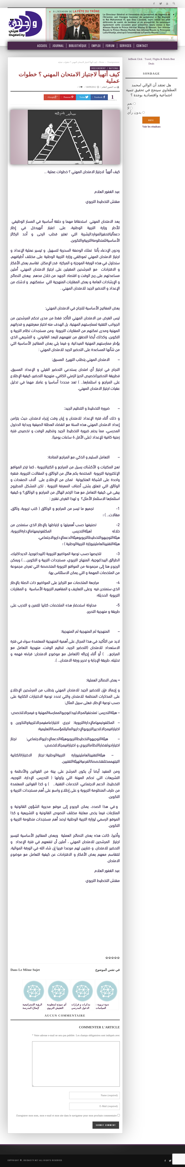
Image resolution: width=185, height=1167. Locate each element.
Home (101, 62)
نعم (129, 103)
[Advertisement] (65, 919)
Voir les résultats (151, 126)
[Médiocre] (118, 957)
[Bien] (112, 957)
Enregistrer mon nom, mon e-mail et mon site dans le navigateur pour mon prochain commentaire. (66, 1115)
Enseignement (113, 62)
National (114, 68)
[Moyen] (115, 957)
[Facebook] (153, 3)
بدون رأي (134, 112)
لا (128, 108)
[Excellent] (106, 957)
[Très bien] (109, 957)
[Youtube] (167, 3)
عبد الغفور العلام (109, 87)
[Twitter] (160, 3)
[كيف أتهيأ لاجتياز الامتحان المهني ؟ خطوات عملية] (65, 137)
